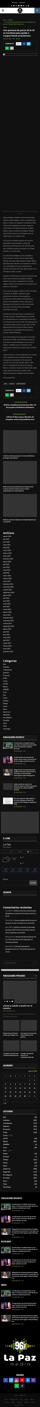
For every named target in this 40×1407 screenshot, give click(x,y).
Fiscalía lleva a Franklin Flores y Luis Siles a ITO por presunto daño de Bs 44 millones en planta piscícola (25, 746)
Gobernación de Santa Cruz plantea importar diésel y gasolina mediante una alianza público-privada (25, 787)
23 (34, 1092)
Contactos (22, 2)
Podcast (5, 701)
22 (29, 1092)
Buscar (5, 879)
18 (10, 1092)
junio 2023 (6, 635)
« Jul (4, 1103)
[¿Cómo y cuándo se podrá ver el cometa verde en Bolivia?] (20, 992)
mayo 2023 (6, 637)
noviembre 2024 (8, 587)
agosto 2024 (7, 595)
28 (25, 1096)
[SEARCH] (34, 963)
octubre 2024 (7, 590)
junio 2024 (6, 601)
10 (5, 1088)
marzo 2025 (7, 576)
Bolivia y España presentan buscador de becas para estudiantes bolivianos (20, 406)
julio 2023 (6, 632)
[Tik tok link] (28, 5)
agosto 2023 (7, 629)
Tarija (5, 726)
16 (34, 1088)
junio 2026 (6, 542)
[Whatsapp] (16, 1385)
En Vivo (33, 1402)
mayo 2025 (6, 570)
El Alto (5, 678)
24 (5, 1096)
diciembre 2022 (8, 651)
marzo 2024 (7, 609)
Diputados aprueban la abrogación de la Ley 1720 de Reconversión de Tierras (20, 949)
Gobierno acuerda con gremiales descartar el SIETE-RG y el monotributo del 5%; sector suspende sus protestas (20, 929)
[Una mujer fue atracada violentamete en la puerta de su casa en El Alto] (29, 1025)
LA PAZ (5, 684)
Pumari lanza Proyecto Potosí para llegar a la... (11, 1034)
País (4, 695)
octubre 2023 (7, 623)
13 (20, 1088)
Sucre (5, 723)
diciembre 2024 (8, 584)
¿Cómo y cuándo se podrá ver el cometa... (17, 1007)
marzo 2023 (7, 643)
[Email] (28, 1380)
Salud (5, 709)
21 (25, 1092)
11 (10, 1088)
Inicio (5, 1399)
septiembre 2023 (8, 626)
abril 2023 (6, 640)
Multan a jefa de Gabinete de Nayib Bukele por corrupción (19, 520)
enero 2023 (6, 649)
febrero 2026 (7, 553)
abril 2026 (6, 547)
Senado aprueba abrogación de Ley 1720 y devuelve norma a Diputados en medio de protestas (20, 939)
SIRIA (5, 383)
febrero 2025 (7, 578)
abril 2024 (6, 606)
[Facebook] (5, 1380)
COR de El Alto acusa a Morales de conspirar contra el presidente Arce (20, 418)
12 (15, 1088)
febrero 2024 (7, 612)
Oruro (5, 692)
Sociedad (6, 720)
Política (5, 703)
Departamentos (13, 1399)
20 (20, 1092)
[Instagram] (16, 1380)
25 (10, 1096)
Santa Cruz (6, 712)
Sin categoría (7, 717)
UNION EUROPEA (21, 383)
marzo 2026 (7, 550)
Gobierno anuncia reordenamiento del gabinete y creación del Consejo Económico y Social (20, 913)
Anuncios (14, 2)
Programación (19, 1405)
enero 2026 (6, 556)
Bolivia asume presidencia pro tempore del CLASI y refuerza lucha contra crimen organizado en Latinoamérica (18, 488)
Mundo (5, 27)
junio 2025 (6, 567)
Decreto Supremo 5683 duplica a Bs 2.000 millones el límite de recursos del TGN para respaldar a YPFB (25, 801)
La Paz (5, 681)
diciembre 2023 (8, 618)
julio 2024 (6, 598)
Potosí (5, 706)
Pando (5, 698)
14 (25, 1088)
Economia (6, 675)
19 (15, 1092)
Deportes (6, 672)
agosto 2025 (7, 561)
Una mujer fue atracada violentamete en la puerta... (29, 1035)
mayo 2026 (6, 545)
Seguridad (6, 715)
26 (15, 1096)
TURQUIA (11, 383)
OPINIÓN (6, 689)
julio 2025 (6, 564)
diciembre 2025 (8, 559)
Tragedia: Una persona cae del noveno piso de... (11, 1054)
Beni (4, 664)
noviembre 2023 (8, 620)
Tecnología (6, 729)
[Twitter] (11, 1380)
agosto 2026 (7, 536)
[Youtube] (22, 1380)
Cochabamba (7, 670)
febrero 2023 (7, 646)
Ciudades (6, 667)
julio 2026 (6, 539)
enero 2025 (6, 581)
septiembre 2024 (8, 592)
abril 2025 (6, 573)
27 (20, 1096)
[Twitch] (33, 1380)
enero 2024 (6, 615)
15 (29, 1088)
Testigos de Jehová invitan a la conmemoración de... (27, 1055)
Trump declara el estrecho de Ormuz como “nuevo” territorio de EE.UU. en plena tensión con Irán (25, 759)
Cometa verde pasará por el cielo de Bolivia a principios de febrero (19, 457)
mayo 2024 (6, 604)
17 (5, 1092)
